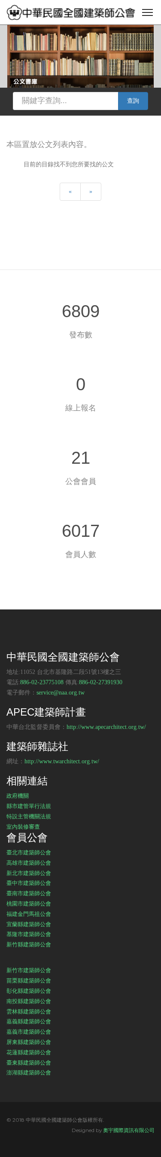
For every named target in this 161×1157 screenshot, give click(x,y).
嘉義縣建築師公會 (28, 1021)
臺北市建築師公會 (28, 852)
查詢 (133, 101)
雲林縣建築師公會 (28, 1011)
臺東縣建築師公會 (28, 1062)
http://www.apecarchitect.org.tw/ (106, 727)
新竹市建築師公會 (28, 970)
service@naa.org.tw (60, 692)
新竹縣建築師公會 (28, 944)
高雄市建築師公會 (28, 862)
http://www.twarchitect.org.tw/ (61, 761)
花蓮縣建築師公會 (28, 1052)
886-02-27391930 (100, 682)
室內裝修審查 (23, 826)
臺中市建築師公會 (28, 882)
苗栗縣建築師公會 (28, 980)
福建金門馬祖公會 (28, 913)
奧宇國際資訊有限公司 (129, 1130)
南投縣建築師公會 (28, 1001)
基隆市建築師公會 (28, 933)
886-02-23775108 (42, 682)
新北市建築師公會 (28, 872)
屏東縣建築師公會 (28, 1041)
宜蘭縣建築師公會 (28, 924)
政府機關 (17, 795)
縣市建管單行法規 (28, 805)
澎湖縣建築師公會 (28, 1072)
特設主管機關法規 (28, 816)
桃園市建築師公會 (28, 903)
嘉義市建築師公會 (28, 1031)
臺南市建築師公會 (28, 893)
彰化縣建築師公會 (28, 990)
